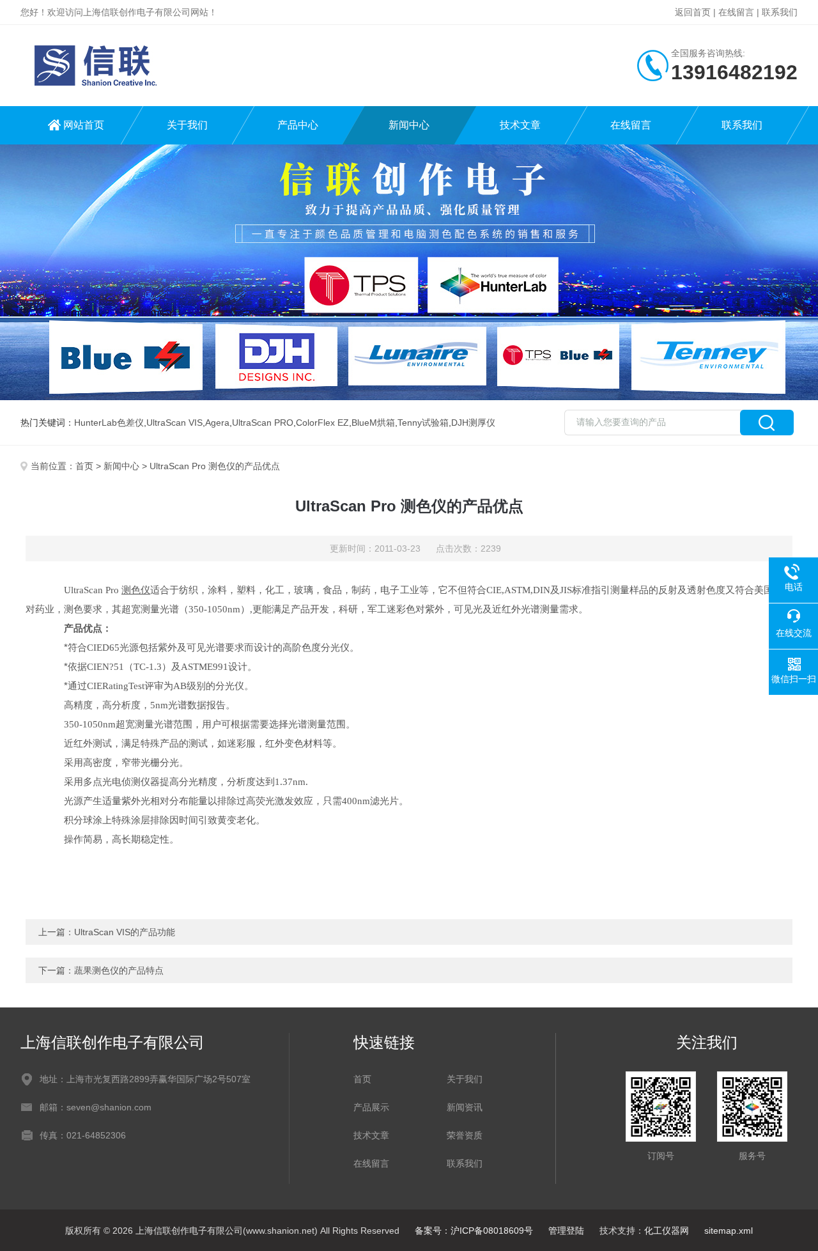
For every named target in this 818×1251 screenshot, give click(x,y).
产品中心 (297, 125)
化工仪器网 (666, 1230)
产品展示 (371, 1107)
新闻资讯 (464, 1107)
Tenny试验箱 (423, 422)
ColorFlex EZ (322, 422)
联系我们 (780, 12)
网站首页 (83, 125)
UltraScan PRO (262, 422)
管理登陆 (566, 1230)
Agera (217, 422)
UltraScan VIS (174, 422)
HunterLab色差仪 (109, 422)
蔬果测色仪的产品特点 (119, 970)
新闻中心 (409, 125)
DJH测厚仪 (473, 422)
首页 (84, 466)
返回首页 (693, 12)
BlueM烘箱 (373, 422)
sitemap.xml (728, 1230)
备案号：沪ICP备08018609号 (474, 1230)
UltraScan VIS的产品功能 (124, 932)
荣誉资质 (464, 1135)
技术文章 (520, 125)
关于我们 (187, 125)
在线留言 (736, 12)
